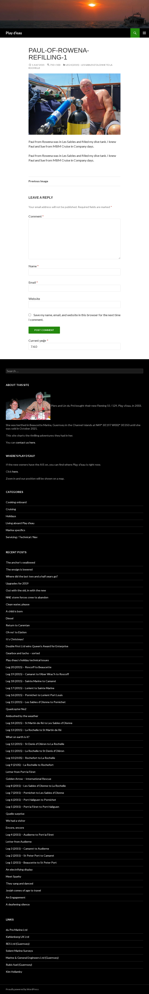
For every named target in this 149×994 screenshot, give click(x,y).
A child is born (14, 611)
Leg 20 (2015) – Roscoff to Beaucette (28, 667)
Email (33, 282)
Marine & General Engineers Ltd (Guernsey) (32, 957)
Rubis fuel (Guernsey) (19, 964)
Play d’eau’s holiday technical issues (27, 660)
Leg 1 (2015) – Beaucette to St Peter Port (31, 862)
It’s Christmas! (15, 639)
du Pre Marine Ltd (16, 929)
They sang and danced (19, 883)
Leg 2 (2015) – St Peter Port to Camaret (30, 855)
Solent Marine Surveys (19, 950)
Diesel (9, 618)
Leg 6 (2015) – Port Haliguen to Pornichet (31, 799)
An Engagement (15, 897)
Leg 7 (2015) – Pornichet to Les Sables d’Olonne (35, 792)
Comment (36, 216)
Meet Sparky (13, 876)
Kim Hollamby (14, 971)
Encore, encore (15, 827)
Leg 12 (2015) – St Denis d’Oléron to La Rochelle (35, 744)
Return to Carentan (18, 625)
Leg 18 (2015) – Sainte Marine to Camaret (31, 681)
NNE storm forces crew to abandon (27, 597)
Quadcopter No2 (16, 709)
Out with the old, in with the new (26, 590)
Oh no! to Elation (16, 632)
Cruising (11, 509)
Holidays (11, 516)
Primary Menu (144, 33)
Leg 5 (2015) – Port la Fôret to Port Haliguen (32, 806)
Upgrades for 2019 (17, 583)
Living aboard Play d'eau (20, 523)
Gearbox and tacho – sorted (23, 653)
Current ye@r (38, 340)
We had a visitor (15, 820)
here (15, 471)
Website (34, 298)
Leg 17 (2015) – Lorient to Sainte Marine (30, 688)
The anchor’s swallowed (20, 562)
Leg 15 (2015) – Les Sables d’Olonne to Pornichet (36, 702)
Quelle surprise (15, 813)
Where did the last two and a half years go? (32, 576)
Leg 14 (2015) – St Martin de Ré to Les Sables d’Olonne (39, 723)
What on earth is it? (17, 737)
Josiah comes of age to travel (23, 890)
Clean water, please (17, 604)
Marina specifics (15, 530)
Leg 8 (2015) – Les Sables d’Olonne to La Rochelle (36, 785)
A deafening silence (18, 904)
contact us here (25, 442)
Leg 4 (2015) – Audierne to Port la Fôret (30, 834)
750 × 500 (55, 64)
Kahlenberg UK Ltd (17, 936)
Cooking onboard (16, 502)
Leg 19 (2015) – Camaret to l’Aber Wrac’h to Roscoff (37, 674)
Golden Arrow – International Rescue (28, 778)
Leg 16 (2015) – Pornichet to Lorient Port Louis (34, 695)
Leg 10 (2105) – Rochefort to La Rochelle (30, 757)
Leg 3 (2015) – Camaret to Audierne (27, 848)
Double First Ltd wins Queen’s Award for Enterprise (37, 646)
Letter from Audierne (19, 841)
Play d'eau (14, 33)
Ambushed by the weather (22, 716)
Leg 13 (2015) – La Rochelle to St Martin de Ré (34, 730)
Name (34, 266)
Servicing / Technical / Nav (21, 537)
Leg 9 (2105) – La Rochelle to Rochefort (30, 764)
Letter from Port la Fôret (21, 771)
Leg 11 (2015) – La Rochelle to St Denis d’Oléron (35, 750)
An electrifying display (19, 869)
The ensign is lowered (19, 569)
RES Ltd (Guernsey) (17, 943)
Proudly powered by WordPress (22, 989)
